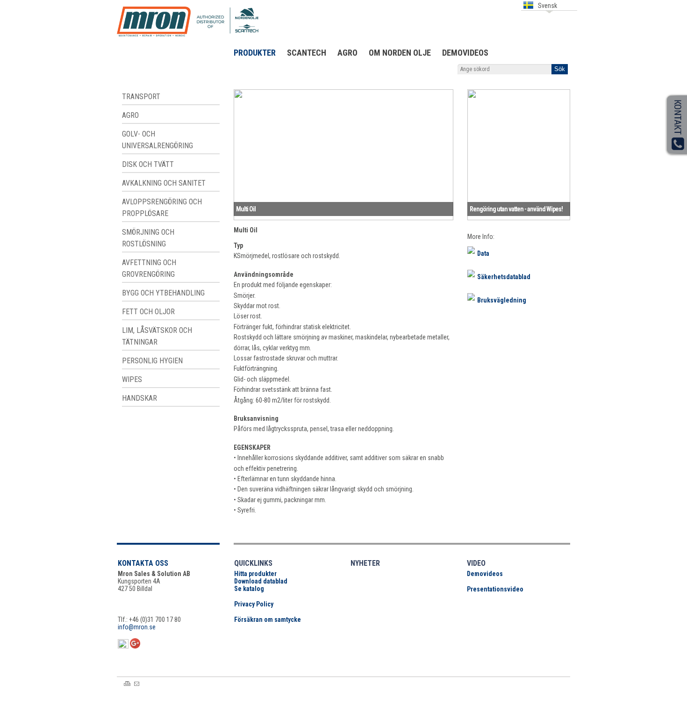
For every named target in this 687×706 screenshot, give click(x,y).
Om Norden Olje (400, 53)
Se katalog (249, 588)
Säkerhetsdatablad (503, 277)
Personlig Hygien (152, 360)
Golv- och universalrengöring (157, 140)
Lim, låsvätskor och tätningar (157, 336)
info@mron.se (137, 627)
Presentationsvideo (495, 589)
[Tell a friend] (136, 684)
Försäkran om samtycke (267, 619)
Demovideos (465, 53)
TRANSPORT (141, 96)
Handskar (139, 398)
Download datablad (260, 581)
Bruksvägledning (501, 300)
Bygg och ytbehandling (163, 292)
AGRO (347, 53)
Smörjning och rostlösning (148, 238)
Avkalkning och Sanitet (164, 183)
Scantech (306, 53)
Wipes (132, 379)
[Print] (127, 683)
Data (483, 253)
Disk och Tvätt (148, 164)
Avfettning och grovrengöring (149, 268)
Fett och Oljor (148, 311)
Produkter (255, 53)
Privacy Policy (253, 604)
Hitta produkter (255, 573)
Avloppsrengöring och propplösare (162, 207)
